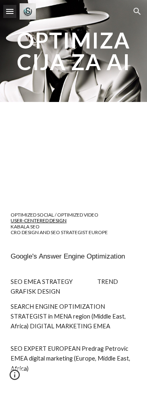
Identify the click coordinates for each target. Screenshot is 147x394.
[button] (10, 11)
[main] (73, 51)
